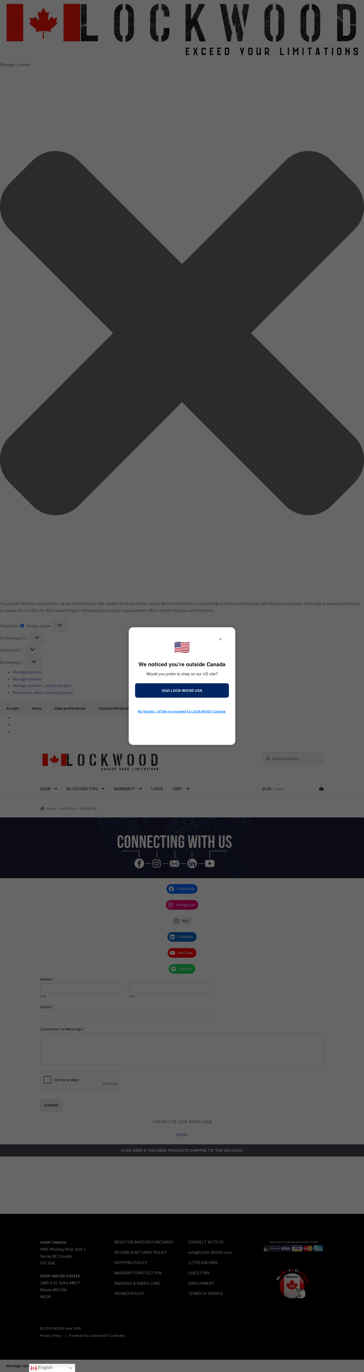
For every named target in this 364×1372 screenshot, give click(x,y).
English (44, 1367)
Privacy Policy (182, 733)
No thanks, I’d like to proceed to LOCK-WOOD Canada (181, 711)
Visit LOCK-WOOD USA (182, 690)
